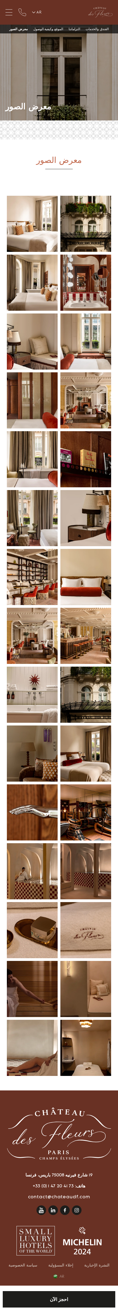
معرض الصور (18, 29)
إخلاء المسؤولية (60, 1265)
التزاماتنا (74, 29)
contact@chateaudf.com (59, 1196)
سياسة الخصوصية (23, 1265)
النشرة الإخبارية (96, 1265)
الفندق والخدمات (97, 29)
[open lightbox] (85, 224)
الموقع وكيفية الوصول (48, 29)
